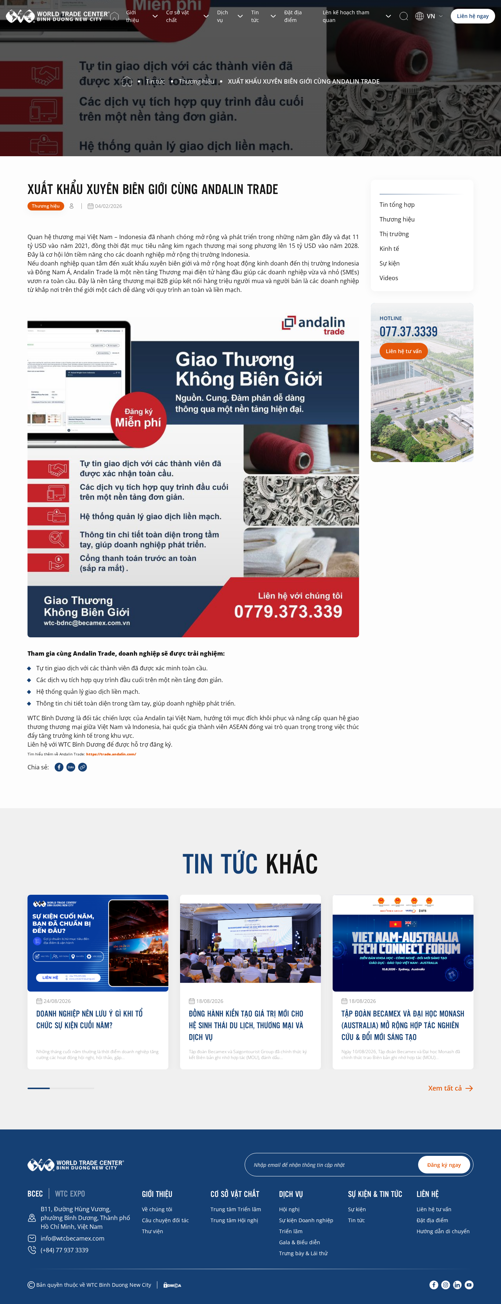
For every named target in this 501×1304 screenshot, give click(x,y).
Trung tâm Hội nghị (234, 1220)
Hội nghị (289, 1209)
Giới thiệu (132, 16)
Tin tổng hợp (397, 205)
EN (425, 25)
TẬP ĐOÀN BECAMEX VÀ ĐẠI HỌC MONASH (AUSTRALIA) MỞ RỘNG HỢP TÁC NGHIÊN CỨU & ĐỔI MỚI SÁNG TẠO (402, 1025)
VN (431, 16)
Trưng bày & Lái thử (303, 1253)
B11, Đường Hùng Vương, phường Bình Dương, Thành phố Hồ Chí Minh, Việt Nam (85, 1218)
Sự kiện (390, 263)
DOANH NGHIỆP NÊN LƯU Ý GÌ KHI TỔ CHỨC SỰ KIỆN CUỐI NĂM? (89, 1019)
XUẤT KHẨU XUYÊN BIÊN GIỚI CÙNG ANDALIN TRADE (304, 81)
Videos (389, 278)
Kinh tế (389, 249)
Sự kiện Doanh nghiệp (306, 1220)
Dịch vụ (222, 16)
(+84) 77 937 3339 (64, 1250)
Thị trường (394, 234)
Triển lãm (291, 1231)
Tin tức (255, 16)
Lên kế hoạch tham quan (346, 16)
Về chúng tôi (157, 1209)
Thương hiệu (397, 219)
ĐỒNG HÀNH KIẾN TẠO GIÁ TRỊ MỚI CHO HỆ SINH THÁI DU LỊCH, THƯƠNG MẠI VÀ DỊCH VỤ (246, 1025)
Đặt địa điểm (293, 16)
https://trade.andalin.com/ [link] (111, 754)
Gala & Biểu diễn (299, 1242)
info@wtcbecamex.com (73, 1238)
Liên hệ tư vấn (434, 1209)
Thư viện (152, 1231)
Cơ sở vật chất (177, 16)
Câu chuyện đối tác (165, 1220)
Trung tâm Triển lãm (236, 1209)
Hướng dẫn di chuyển (443, 1231)
